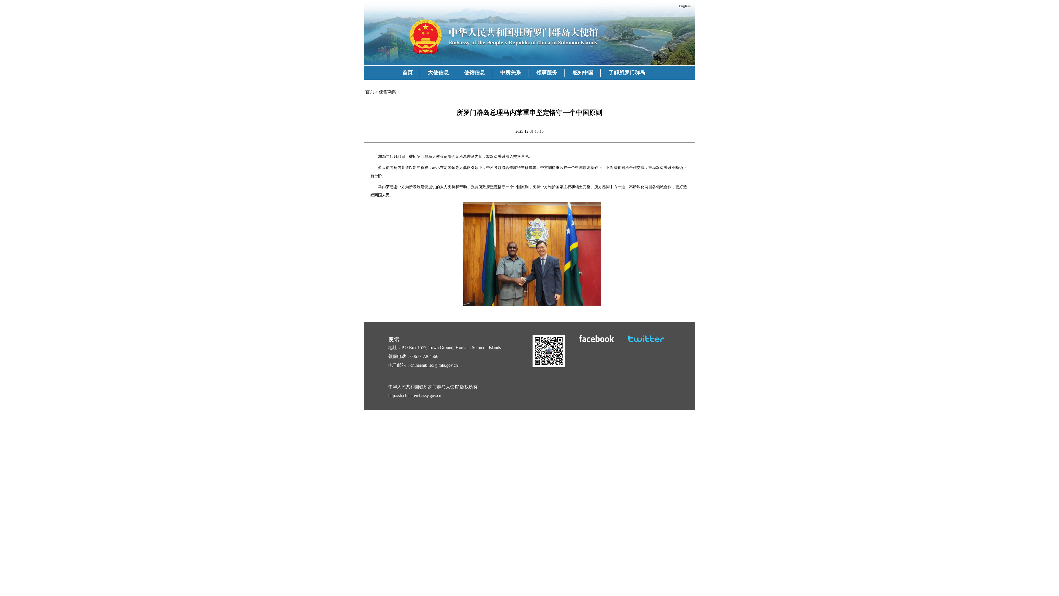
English (685, 6)
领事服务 (546, 72)
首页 (407, 72)
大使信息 (438, 72)
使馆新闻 (388, 91)
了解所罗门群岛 (627, 72)
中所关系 (510, 72)
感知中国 (583, 72)
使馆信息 (474, 72)
